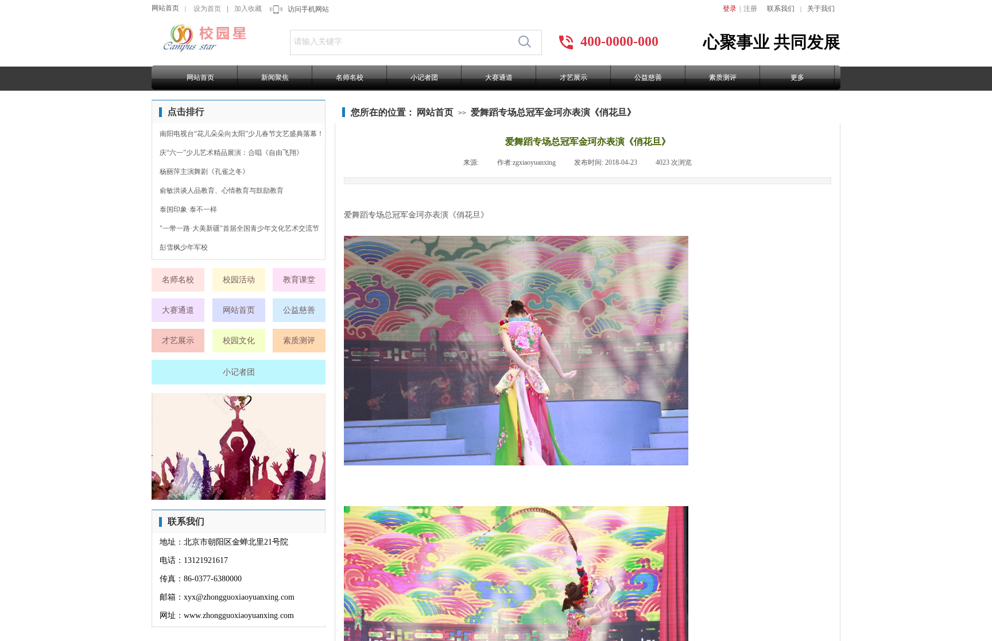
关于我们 (821, 9)
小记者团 (424, 77)
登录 (730, 9)
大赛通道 (499, 77)
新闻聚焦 (275, 77)
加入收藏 (248, 9)
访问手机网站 (308, 9)
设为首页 (207, 9)
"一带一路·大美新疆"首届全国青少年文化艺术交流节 (239, 228)
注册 (750, 9)
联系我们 (781, 9)
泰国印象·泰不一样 (188, 209)
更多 (797, 77)
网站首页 (165, 8)
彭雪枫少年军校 (184, 247)
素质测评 (723, 77)
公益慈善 (648, 77)
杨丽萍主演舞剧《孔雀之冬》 (204, 172)
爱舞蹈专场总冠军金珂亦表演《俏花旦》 (553, 112)
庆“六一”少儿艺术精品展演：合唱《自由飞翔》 (231, 153)
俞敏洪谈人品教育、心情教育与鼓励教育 (222, 191)
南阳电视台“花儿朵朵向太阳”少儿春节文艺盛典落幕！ (242, 134)
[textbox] (400, 41)
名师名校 (349, 77)
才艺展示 (573, 77)
